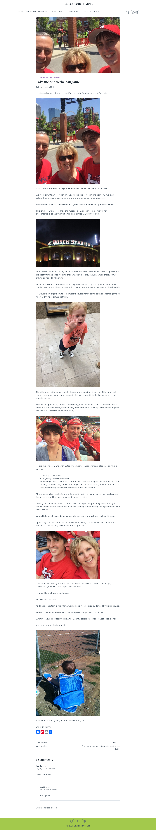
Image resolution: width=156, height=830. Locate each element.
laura (40, 87)
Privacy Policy (91, 11)
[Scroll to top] (150, 826)
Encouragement (53, 77)
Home (21, 11)
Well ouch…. (41, 744)
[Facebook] (128, 12)
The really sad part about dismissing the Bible (101, 745)
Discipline (40, 77)
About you (57, 11)
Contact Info (73, 11)
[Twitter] (133, 12)
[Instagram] (137, 12)
